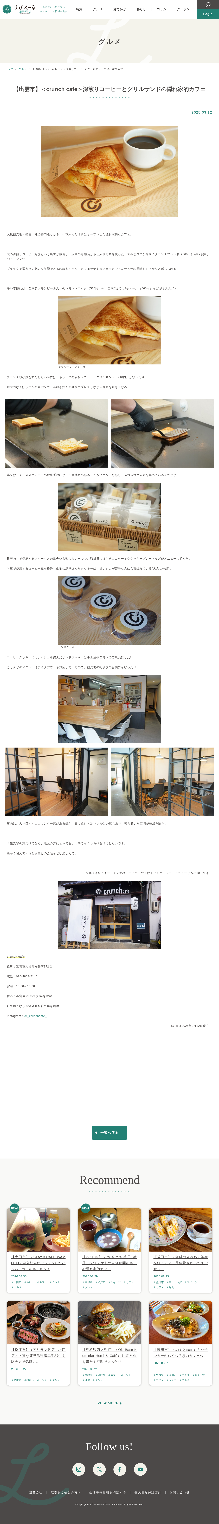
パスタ (185, 1375)
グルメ (97, 9)
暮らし (141, 9)
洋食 (171, 1287)
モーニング (175, 1282)
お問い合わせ (180, 1492)
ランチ (56, 1282)
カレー (30, 1282)
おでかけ (119, 9)
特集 (79, 9)
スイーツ (116, 1282)
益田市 (160, 1282)
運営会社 (36, 1492)
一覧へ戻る (109, 1133)
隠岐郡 (101, 1375)
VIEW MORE (108, 1403)
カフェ (43, 1282)
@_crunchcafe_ (35, 1016)
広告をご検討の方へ (66, 1492)
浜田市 (173, 1375)
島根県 (89, 1282)
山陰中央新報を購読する (107, 1492)
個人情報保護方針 (148, 1492)
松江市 (101, 1282)
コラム (161, 9)
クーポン (183, 9)
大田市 (17, 1282)
